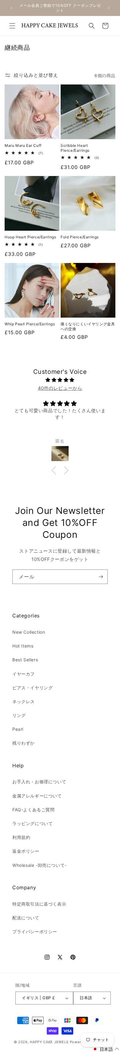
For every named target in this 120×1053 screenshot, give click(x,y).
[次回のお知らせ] (108, 8)
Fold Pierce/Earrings (80, 237)
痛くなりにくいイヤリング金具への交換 (88, 326)
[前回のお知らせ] (11, 8)
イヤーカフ (23, 673)
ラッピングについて (32, 823)
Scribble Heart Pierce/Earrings (75, 148)
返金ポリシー (25, 851)
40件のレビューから (60, 388)
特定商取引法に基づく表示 (39, 903)
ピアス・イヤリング (32, 687)
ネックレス (23, 701)
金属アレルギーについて (37, 795)
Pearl (17, 729)
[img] (60, 380)
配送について (25, 917)
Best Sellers (25, 659)
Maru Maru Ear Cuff (23, 145)
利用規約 (21, 837)
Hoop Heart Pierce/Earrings (30, 237)
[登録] (100, 577)
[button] (12, 26)
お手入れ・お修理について (39, 781)
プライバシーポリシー (34, 931)
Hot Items (22, 645)
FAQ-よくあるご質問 (33, 809)
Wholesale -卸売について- (39, 865)
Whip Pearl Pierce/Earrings (30, 324)
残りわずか (23, 743)
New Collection (28, 632)
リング (19, 715)
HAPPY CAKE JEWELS (49, 1042)
